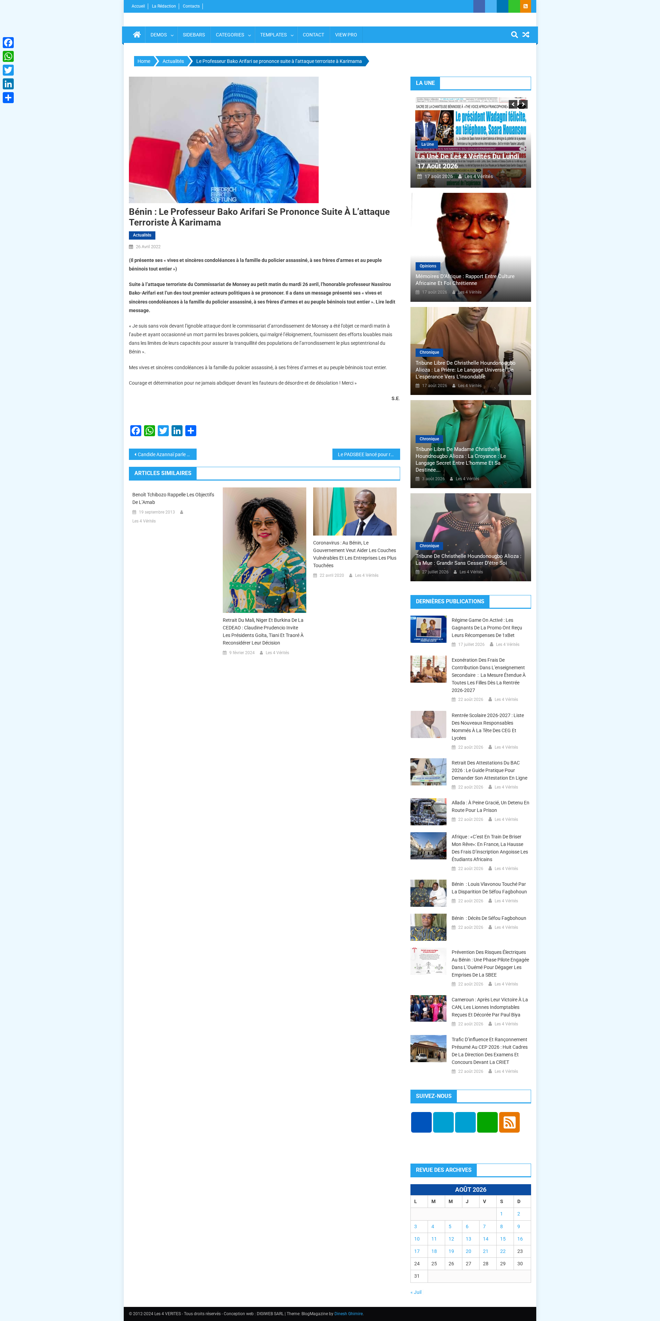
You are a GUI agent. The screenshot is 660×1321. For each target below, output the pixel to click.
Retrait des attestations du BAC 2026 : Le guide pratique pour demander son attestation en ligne (489, 770)
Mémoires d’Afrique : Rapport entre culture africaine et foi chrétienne (465, 279)
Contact (313, 34)
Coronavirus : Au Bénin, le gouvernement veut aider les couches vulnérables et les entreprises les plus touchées (354, 554)
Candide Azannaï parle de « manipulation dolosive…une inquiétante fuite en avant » (167, 454)
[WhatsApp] (8, 56)
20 (468, 1251)
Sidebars (194, 34)
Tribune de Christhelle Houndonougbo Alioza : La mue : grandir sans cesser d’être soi (468, 559)
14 (485, 1239)
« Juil (415, 1292)
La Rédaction (164, 6)
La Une (427, 144)
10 (417, 1239)
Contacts (191, 6)
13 (468, 1239)
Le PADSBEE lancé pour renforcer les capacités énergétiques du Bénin (369, 454)
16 (520, 1239)
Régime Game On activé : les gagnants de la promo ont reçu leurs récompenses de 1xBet (487, 627)
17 (417, 1251)
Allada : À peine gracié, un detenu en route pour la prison (490, 806)
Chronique (429, 352)
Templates (273, 34)
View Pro (346, 34)
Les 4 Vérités (144, 521)
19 (451, 1251)
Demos (159, 34)
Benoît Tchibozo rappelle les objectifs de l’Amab (173, 498)
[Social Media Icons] (421, 1122)
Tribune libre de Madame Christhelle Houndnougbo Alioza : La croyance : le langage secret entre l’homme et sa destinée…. (461, 459)
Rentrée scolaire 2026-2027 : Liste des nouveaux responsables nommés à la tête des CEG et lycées (488, 727)
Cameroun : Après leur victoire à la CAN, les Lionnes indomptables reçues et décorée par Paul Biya (490, 1007)
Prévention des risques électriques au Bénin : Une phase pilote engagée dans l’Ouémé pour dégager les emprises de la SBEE (490, 963)
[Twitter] (8, 70)
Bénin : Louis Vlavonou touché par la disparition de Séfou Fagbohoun (489, 887)
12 (451, 1239)
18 (434, 1251)
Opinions (428, 266)
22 (503, 1251)
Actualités (142, 235)
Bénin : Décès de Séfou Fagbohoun (489, 918)
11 (434, 1239)
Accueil (138, 6)
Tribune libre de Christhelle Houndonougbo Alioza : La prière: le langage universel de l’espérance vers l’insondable (466, 370)
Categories (230, 34)
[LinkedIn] (8, 84)
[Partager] (8, 97)
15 (503, 1239)
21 (485, 1251)
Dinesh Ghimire (348, 1313)
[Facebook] (8, 42)
